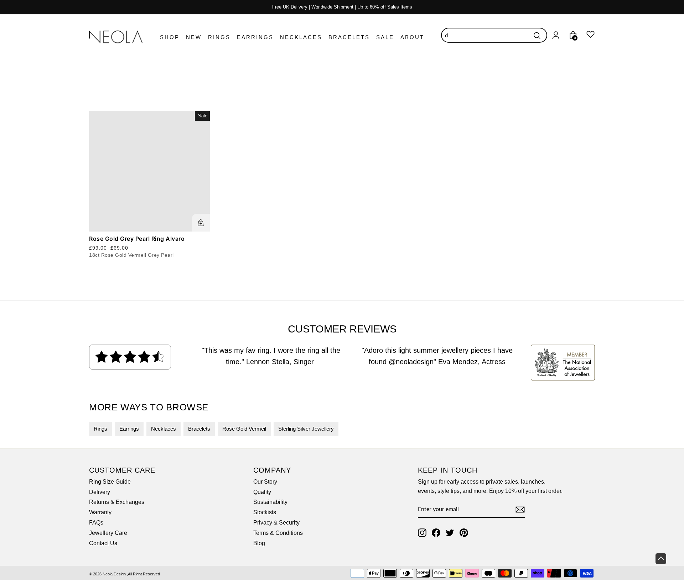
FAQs (96, 523)
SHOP (170, 37)
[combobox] (494, 35)
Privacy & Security (276, 523)
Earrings (129, 429)
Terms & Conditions (278, 533)
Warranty (100, 512)
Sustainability (270, 502)
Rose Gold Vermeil (244, 429)
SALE (385, 37)
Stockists (264, 512)
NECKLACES (301, 37)
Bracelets (199, 429)
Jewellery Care (108, 533)
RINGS (219, 37)
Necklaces (163, 429)
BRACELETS (349, 37)
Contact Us (103, 543)
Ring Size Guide (110, 482)
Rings (100, 429)
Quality (262, 492)
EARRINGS (255, 37)
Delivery (99, 492)
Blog (259, 543)
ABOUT (412, 37)
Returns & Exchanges (116, 502)
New (194, 37)
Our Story (265, 482)
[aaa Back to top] (661, 558)
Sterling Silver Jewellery (306, 429)
